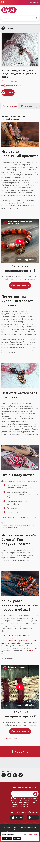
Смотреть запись (20, 285)
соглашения (32, 798)
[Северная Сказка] (3, 775)
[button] (19, 63)
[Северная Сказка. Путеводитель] (9, 775)
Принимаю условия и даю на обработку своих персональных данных (24, 802)
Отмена (17, 838)
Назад (10, 28)
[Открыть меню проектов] (2, 2)
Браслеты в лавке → (10, 738)
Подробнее (33, 835)
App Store (18, 817)
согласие (18, 800)
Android (34, 817)
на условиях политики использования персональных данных (24, 804)
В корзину (20, 751)
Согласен (7, 838)
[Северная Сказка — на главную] (8, 10)
